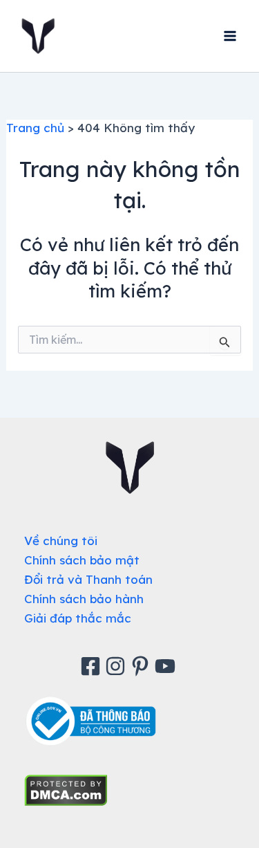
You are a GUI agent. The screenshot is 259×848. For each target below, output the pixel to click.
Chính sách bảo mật (82, 560)
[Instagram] (117, 666)
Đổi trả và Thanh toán (88, 579)
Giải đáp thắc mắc (77, 618)
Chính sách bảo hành (84, 598)
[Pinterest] (142, 666)
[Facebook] (92, 666)
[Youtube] (167, 666)
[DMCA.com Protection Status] (66, 789)
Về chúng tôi (60, 540)
